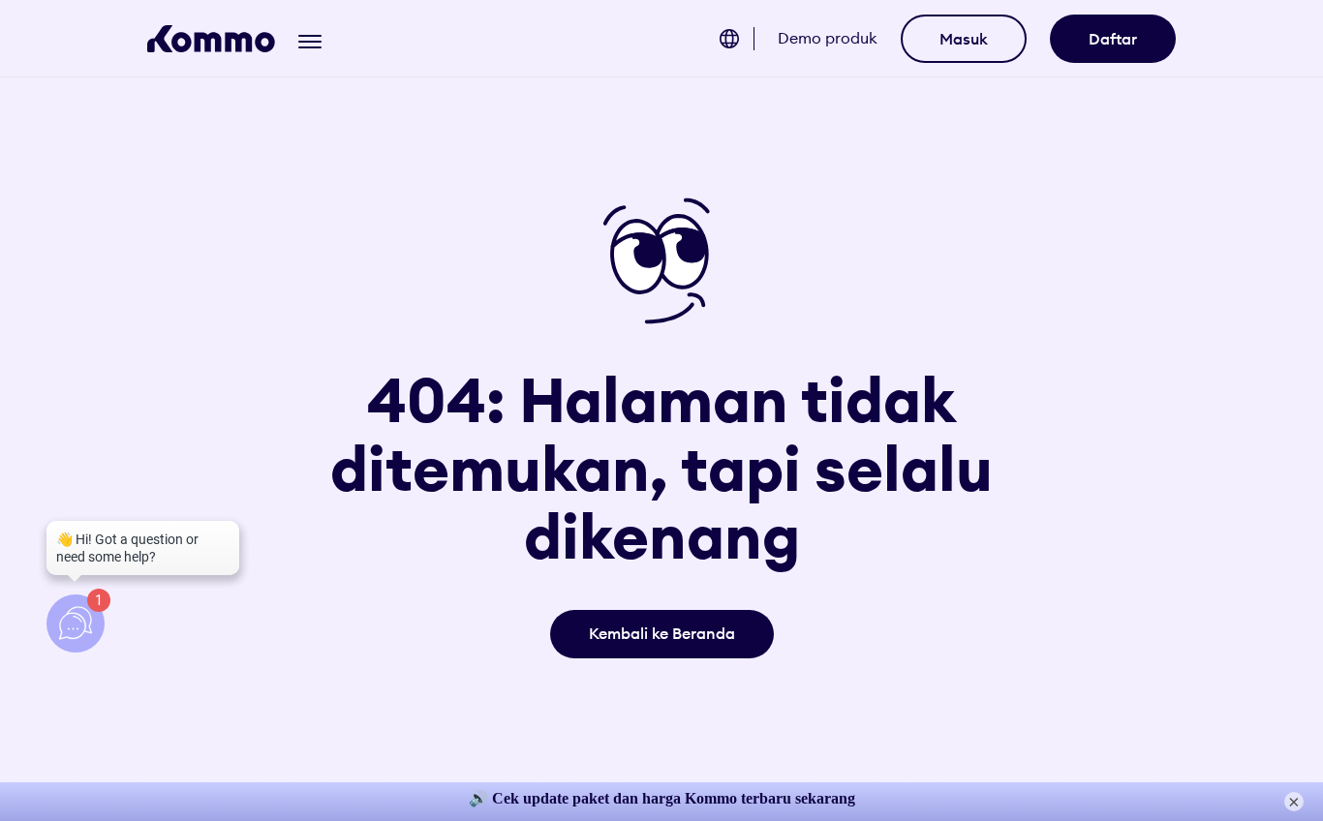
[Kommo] (211, 38)
